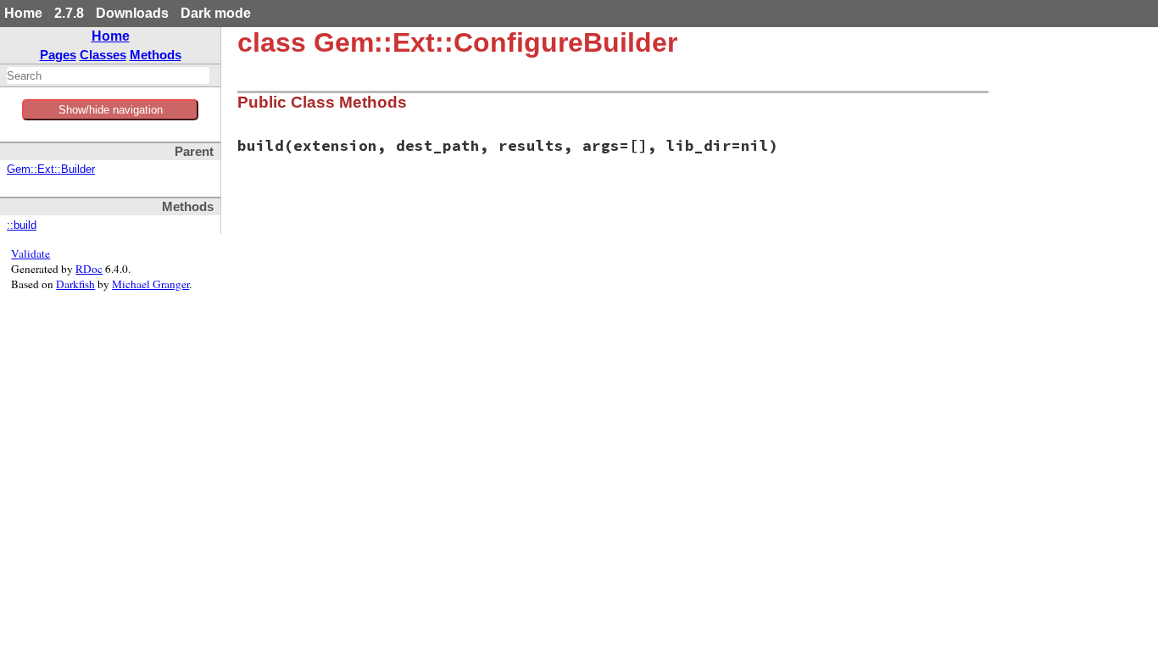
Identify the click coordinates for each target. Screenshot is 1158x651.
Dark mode (216, 13)
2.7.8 (69, 13)
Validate (30, 253)
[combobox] (108, 75)
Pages (58, 54)
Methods (155, 54)
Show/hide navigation (110, 109)
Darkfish (75, 284)
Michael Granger (150, 284)
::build (21, 225)
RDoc (89, 268)
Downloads (132, 13)
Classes (103, 54)
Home (23, 13)
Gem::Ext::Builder (51, 169)
